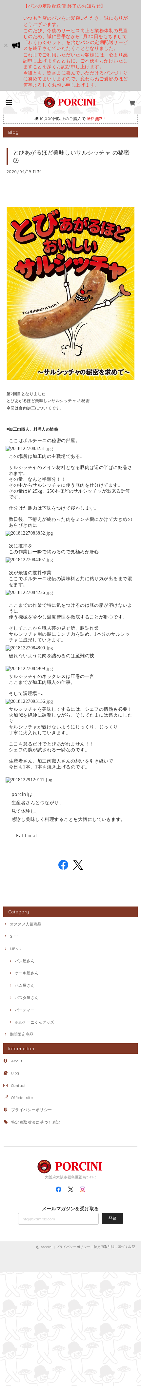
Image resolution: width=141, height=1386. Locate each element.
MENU (15, 948)
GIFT (14, 936)
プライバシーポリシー (31, 1109)
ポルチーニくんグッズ (34, 1022)
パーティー (24, 1010)
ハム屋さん (24, 985)
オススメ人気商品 (25, 924)
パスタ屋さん (26, 997)
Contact (18, 1085)
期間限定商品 (21, 1034)
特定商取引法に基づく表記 (35, 1122)
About (16, 1060)
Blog (15, 1072)
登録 (112, 1218)
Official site (22, 1097)
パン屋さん (24, 960)
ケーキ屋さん (26, 972)
